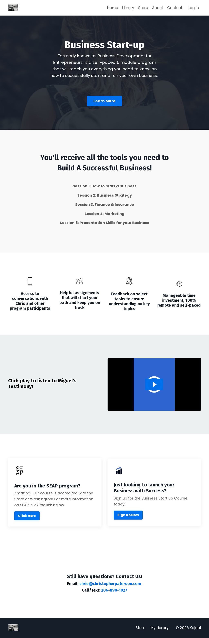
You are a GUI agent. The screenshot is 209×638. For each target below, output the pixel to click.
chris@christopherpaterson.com (110, 583)
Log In (193, 7)
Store (143, 7)
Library (128, 7)
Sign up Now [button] (128, 515)
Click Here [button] (27, 515)
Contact (174, 7)
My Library (159, 627)
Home (112, 7)
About (157, 7)
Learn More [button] (104, 101)
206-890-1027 (113, 590)
